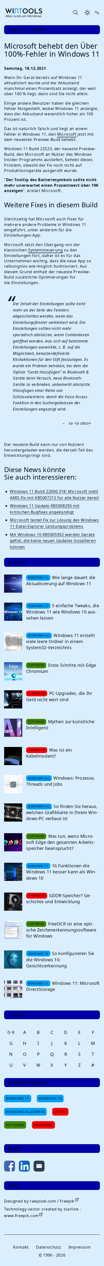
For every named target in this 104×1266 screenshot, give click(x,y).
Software (15, 1125)
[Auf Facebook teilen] (9, 1167)
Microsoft (66, 134)
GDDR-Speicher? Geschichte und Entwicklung (58, 898)
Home (15, 29)
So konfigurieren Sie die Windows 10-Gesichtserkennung (60, 959)
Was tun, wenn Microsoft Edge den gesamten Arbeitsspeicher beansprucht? (60, 842)
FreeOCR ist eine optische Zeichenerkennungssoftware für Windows (61, 930)
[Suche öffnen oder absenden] (75, 12)
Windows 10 (50, 1098)
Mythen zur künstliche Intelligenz (60, 724)
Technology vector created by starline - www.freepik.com (42, 1212)
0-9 (10, 1032)
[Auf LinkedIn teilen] (24, 1167)
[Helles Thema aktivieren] (87, 13)
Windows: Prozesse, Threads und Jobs (60, 781)
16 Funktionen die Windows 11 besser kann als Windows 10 (61, 872)
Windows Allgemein (25, 1111)
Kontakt (21, 1247)
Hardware (43, 1125)
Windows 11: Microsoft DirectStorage (63, 986)
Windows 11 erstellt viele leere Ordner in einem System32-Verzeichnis (60, 641)
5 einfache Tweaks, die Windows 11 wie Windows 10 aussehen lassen (62, 612)
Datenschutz (48, 1247)
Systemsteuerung (45, 250)
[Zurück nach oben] (92, 1254)
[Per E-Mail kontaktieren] (39, 1167)
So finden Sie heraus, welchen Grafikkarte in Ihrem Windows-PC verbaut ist (62, 812)
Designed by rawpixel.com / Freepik (39, 1201)
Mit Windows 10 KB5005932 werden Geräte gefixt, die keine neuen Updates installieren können (53, 541)
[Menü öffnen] (97, 13)
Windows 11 (17, 1098)
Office (60, 1111)
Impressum (79, 1247)
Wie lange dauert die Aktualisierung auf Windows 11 (60, 580)
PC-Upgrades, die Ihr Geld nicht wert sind (59, 696)
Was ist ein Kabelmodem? (49, 753)
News (38, 29)
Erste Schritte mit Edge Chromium (61, 668)
